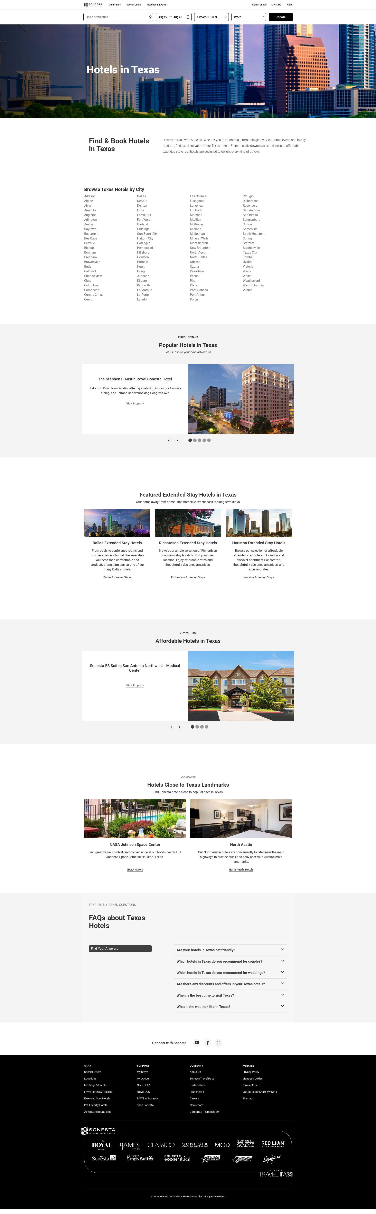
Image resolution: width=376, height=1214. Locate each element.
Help (289, 4)
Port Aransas (199, 290)
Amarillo (90, 210)
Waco (247, 271)
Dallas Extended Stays (117, 577)
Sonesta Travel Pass (202, 1078)
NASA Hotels (135, 869)
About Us (195, 1071)
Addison (90, 196)
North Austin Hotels (241, 869)
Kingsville (143, 285)
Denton (142, 205)
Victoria (248, 266)
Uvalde (247, 262)
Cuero (88, 299)
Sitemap (247, 1098)
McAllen (195, 219)
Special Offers (134, 4)
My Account (144, 1078)
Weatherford (251, 280)
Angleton (90, 215)
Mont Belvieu (199, 243)
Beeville (89, 243)
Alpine (88, 201)
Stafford (248, 243)
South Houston (253, 234)
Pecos (194, 276)
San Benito (250, 215)
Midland (195, 229)
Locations (90, 1078)
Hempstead (145, 248)
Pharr (193, 280)
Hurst (141, 266)
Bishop (89, 248)
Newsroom (196, 1105)
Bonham (90, 252)
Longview (196, 205)
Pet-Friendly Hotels (95, 1105)
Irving (141, 271)
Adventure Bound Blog (97, 1111)
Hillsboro (143, 252)
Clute (87, 280)
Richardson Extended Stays (188, 577)
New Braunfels (200, 248)
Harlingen (143, 243)
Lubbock (196, 210)
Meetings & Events (156, 4)
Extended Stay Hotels (97, 1098)
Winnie (247, 290)
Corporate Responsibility (205, 1111)
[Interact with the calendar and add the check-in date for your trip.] (188, 17)
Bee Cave (90, 238)
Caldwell (90, 271)
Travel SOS (143, 1091)
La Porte (143, 295)
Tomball (248, 257)
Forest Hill (144, 215)
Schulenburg (251, 219)
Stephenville (251, 248)
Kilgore (142, 280)
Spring (247, 238)
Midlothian (197, 234)
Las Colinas (198, 196)
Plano (194, 285)
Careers (194, 1098)
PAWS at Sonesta (147, 1098)
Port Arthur (197, 295)
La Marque (144, 290)
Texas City (250, 252)
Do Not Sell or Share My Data (259, 1091)
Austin (88, 224)
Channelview (93, 276)
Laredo (142, 299)
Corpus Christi (94, 295)
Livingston (197, 201)
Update (281, 17)
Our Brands (115, 4)
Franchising (197, 1091)
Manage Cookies (252, 1078)
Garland (142, 224)
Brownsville (92, 262)
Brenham (90, 257)
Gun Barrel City (147, 234)
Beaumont (91, 234)
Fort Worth (144, 219)
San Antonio (251, 210)
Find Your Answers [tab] (104, 948)
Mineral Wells (199, 238)
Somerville (250, 229)
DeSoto (142, 201)
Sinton (247, 224)
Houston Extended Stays (258, 577)
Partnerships (197, 1085)
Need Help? (144, 1085)
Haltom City (145, 238)
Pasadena (197, 271)
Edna (140, 210)
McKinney (197, 224)
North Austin (198, 252)
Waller (247, 276)
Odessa (195, 262)
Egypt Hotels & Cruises (98, 1091)
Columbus (91, 285)
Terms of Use (250, 1085)
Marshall (196, 215)
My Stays (276, 4)
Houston (143, 257)
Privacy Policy (250, 1071)
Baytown (90, 229)
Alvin (87, 205)
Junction (143, 276)
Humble (142, 262)
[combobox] (118, 17)
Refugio (248, 196)
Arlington (90, 219)
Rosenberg (250, 205)
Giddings (143, 229)
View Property (135, 403)
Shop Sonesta (145, 1105)
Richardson (250, 201)
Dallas (141, 196)
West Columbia (253, 285)
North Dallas (198, 257)
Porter (194, 299)
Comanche (91, 290)
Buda (87, 266)
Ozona (194, 266)
